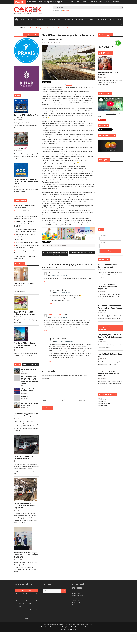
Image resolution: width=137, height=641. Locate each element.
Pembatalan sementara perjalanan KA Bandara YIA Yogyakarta (108, 286)
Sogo (105, 2)
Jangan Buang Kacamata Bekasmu (108, 73)
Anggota (111, 19)
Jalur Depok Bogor (104, 403)
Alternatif (68, 19)
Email (62, 400)
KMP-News (56, 246)
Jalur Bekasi (102, 401)
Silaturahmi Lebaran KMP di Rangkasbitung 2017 (29, 404)
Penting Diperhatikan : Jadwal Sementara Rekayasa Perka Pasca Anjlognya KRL (24, 237)
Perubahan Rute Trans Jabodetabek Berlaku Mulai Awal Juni (108, 373)
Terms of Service (77, 602)
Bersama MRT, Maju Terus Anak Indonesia (26, 116)
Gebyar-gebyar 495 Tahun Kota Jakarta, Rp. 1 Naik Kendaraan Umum (110, 337)
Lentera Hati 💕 (20, 148)
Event (90, 19)
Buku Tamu (24, 396)
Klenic (119, 19)
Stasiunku (40, 19)
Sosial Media (80, 19)
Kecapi (77, 2)
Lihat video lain (111, 114)
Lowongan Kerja (115, 2)
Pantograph (93, 2)
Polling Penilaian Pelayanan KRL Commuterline (30, 390)
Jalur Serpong (102, 406)
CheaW (58, 43)
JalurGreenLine (54, 314)
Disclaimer (75, 605)
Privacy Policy (76, 600)
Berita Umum (48, 246)
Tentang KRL (63, 246)
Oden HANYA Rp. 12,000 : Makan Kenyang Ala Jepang (25, 313)
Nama (44, 400)
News (59, 19)
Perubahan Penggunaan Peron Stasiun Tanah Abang (26, 414)
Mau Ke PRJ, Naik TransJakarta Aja (110, 355)
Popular (17, 364)
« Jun (26, 618)
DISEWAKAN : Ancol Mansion (25, 283)
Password (102, 242)
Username (102, 235)
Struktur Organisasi (78, 595)
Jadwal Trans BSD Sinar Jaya (28, 370)
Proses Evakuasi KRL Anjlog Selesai (26, 242)
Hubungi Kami (76, 598)
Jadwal (30, 19)
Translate (67, 10)
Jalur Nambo (102, 399)
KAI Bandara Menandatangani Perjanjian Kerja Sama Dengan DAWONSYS (110, 308)
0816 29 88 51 (106, 47)
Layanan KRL (100, 19)
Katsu (100, 2)
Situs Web (82, 400)
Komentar (45, 379)
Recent (25, 364)
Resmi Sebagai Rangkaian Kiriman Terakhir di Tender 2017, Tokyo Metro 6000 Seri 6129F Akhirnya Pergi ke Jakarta (29, 379)
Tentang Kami (76, 593)
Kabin (22, 19)
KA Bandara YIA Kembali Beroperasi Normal (107, 266)
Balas (45, 282)
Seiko (84, 2)
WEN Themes (73, 629)
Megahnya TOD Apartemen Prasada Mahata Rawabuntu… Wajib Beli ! (26, 345)
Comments (34, 364)
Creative (50, 19)
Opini (72, 2)
